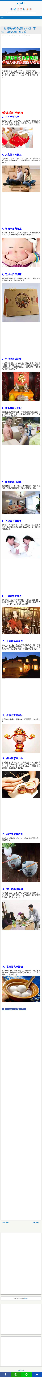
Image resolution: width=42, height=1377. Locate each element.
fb (11, 9)
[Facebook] (5, 1374)
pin (21, 9)
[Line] (26, 1374)
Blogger (26, 1298)
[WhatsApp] (16, 1374)
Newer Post (5, 1223)
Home (3, 35)
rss (27, 9)
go (17, 9)
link (24, 9)
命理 (6, 35)
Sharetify (21, 3)
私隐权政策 (21, 1370)
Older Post (36, 1223)
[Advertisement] (17, 42)
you (30, 9)
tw (14, 9)
